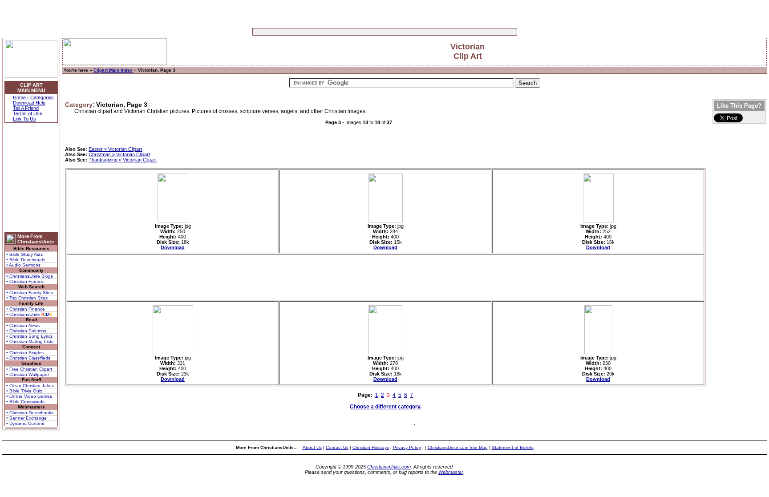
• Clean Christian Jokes (30, 385)
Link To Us (24, 118)
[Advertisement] (357, 31)
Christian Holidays (370, 447)
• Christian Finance (25, 309)
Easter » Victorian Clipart (115, 149)
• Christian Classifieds (28, 358)
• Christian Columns (26, 330)
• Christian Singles (25, 352)
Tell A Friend (26, 108)
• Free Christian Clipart (29, 369)
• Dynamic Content (25, 423)
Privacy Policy (407, 447)
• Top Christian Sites (27, 297)
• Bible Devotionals (25, 259)
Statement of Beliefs (513, 447)
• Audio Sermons (23, 265)
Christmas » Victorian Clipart (119, 154)
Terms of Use (27, 113)
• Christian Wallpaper (27, 374)
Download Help (29, 102)
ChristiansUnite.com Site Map (458, 447)
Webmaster (450, 472)
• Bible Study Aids (24, 254)
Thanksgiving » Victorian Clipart (123, 159)
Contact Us (337, 447)
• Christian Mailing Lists (29, 341)
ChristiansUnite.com (389, 466)
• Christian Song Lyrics (29, 336)
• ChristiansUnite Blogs (29, 276)
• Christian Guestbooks (29, 412)
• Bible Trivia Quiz (24, 390)
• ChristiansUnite (29, 314)
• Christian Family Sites (29, 292)
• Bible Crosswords (25, 401)
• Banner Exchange (26, 418)
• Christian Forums (25, 281)
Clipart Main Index (113, 70)
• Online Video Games (29, 396)
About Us (312, 447)
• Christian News (23, 325)
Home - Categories (33, 97)
